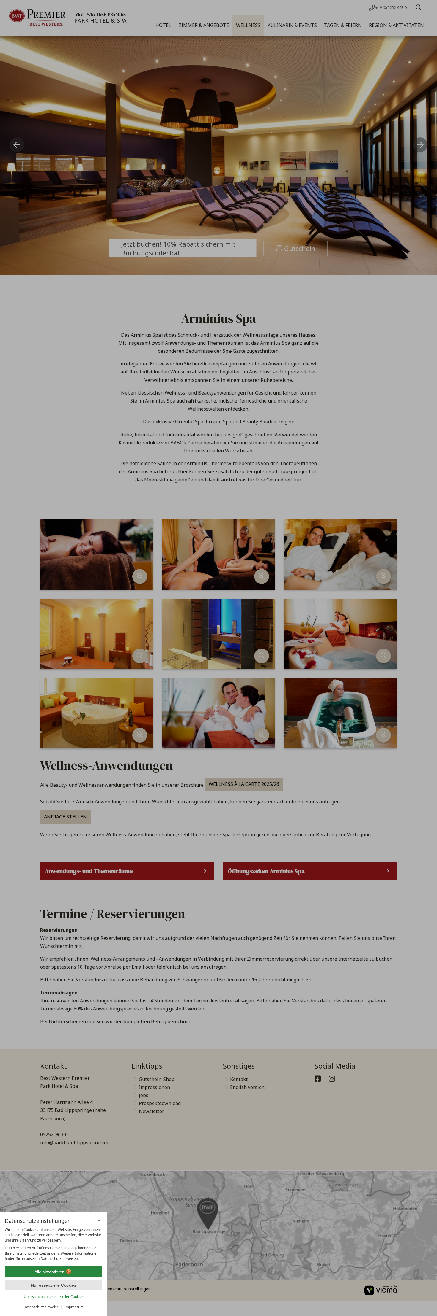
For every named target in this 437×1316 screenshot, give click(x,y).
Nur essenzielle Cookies (53, 1285)
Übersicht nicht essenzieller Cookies (54, 1296)
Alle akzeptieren (49, 1271)
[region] (53, 1244)
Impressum (74, 1306)
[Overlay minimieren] (99, 1220)
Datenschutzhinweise (41, 1306)
